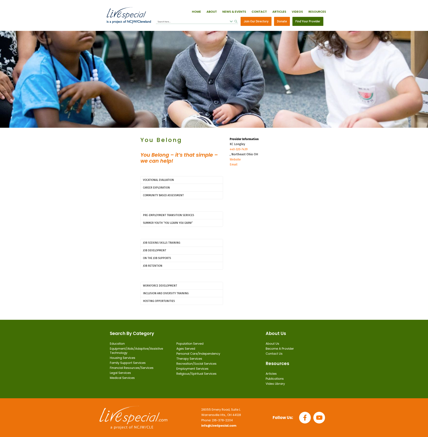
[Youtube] (319, 417)
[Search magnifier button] (236, 21)
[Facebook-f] (305, 417)
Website (235, 159)
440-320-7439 (239, 149)
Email (233, 164)
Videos (297, 12)
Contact (259, 12)
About (211, 12)
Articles (279, 12)
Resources (317, 12)
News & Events (234, 12)
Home (196, 12)
